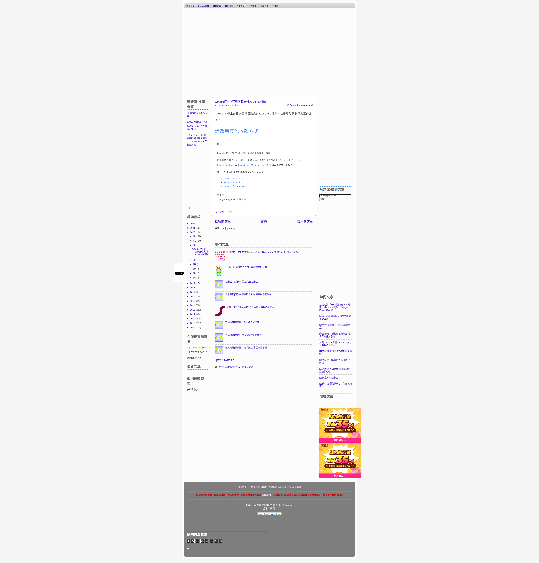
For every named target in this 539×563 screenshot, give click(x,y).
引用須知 (266, 495)
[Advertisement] (268, 32)
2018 (193, 287)
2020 (193, 232)
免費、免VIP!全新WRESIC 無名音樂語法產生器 (250, 307)
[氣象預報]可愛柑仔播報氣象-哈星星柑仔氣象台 (248, 294)
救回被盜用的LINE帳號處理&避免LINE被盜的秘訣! (197, 125)
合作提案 (252, 6)
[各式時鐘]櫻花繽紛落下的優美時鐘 (236, 367)
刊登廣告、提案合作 (247, 487)
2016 (193, 296)
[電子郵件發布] (230, 212)
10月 (195, 240)
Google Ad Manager (250, 165)
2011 (192, 318)
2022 (193, 223)
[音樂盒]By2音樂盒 (225, 360)
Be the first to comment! (301, 105)
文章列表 (264, 6)
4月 (195, 264)
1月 (195, 277)
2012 (193, 314)
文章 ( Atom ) (228, 228)
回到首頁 (190, 6)
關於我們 (229, 6)
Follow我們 (203, 6)
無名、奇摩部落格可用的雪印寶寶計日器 (246, 267)
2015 (193, 301)
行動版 (275, 6)
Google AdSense (289, 160)
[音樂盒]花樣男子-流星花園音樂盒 (241, 281)
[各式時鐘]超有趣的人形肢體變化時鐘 (243, 334)
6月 (195, 260)
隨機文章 (217, 6)
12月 (195, 236)
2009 (193, 327)
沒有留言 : (220, 212)
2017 (193, 292)
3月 (195, 269)
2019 (193, 283)
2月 (195, 273)
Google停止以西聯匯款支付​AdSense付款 (240, 101)
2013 (193, 310)
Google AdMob (225, 165)
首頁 (264, 221)
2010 (193, 323)
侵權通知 (241, 6)
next (190, 208)
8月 (195, 245)
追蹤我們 (272, 487)
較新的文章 (223, 221)
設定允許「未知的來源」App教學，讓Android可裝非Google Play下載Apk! (263, 252)
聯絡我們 (263, 487)
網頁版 (298, 487)
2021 (193, 228)
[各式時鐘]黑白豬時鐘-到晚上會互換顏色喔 (246, 347)
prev (188, 208)
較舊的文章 (305, 221)
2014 (193, 305)
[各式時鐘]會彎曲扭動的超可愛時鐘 (242, 322)
